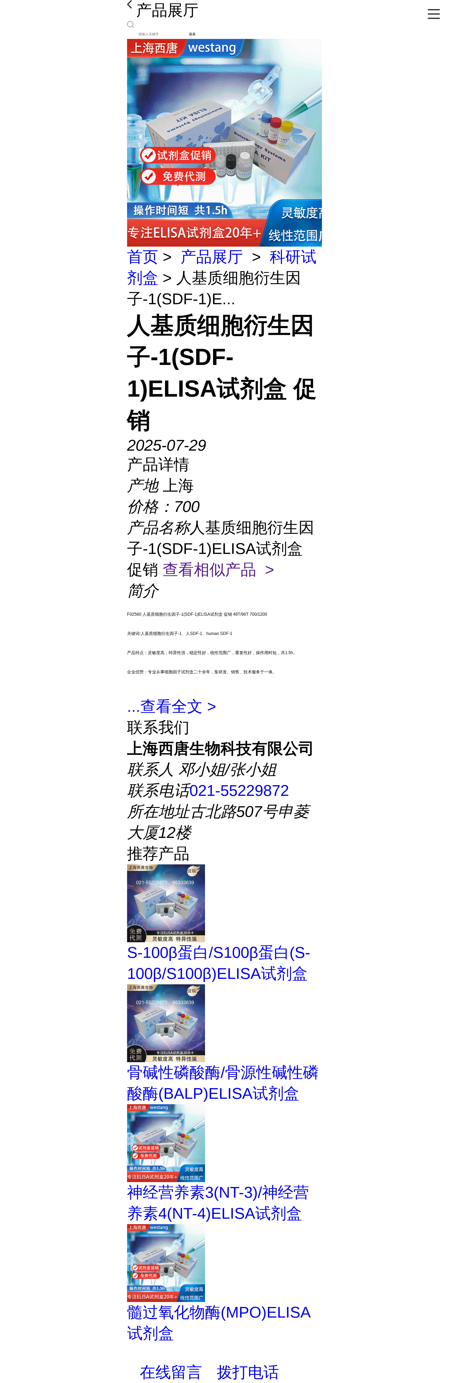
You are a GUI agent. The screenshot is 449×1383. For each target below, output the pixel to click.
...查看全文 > (171, 706)
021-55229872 (239, 790)
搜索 (192, 34)
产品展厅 (212, 257)
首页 (142, 257)
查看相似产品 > (218, 569)
